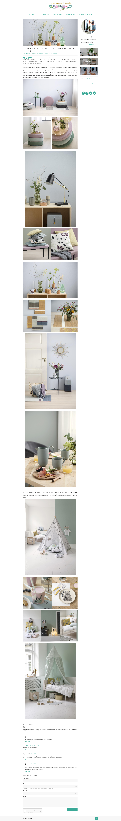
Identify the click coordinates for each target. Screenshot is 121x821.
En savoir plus (91, 44)
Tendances (46, 53)
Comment (26, 796)
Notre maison (58, 14)
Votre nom (26, 778)
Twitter (94, 93)
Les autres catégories (86, 14)
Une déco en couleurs (53, 53)
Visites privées (71, 14)
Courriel (25, 783)
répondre (27, 732)
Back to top (96, 818)
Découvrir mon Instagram (88, 83)
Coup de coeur (45, 14)
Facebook (83, 93)
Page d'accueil (26, 790)
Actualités (33, 14)
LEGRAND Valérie (29, 745)
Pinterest (90, 93)
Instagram (87, 93)
